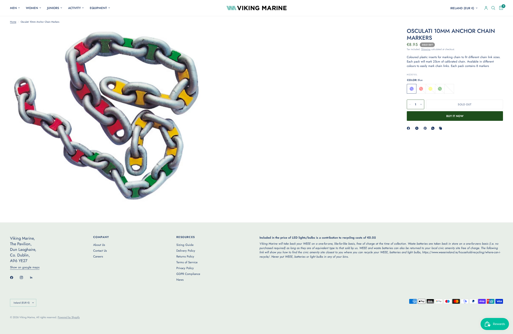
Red (421, 89)
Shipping (425, 49)
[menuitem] (16, 8)
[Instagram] (24, 277)
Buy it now (455, 116)
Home (13, 22)
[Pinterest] (426, 128)
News (180, 279)
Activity (74, 8)
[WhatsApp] (433, 128)
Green (440, 89)
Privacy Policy (185, 268)
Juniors (53, 8)
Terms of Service (187, 262)
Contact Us (100, 250)
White (449, 89)
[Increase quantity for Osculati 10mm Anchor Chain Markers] (421, 104)
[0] (500, 8)
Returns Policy (185, 256)
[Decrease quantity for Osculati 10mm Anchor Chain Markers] (410, 104)
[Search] (493, 8)
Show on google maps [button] (24, 267)
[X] (417, 128)
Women (32, 8)
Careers (98, 256)
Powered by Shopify (69, 317)
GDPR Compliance (188, 274)
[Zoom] (194, 36)
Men (13, 8)
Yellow (430, 89)
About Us (99, 245)
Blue (411, 89)
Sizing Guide (185, 245)
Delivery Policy (185, 250)
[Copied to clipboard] (441, 128)
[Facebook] (409, 128)
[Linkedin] (34, 277)
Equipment (98, 8)
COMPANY (101, 237)
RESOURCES (185, 237)
